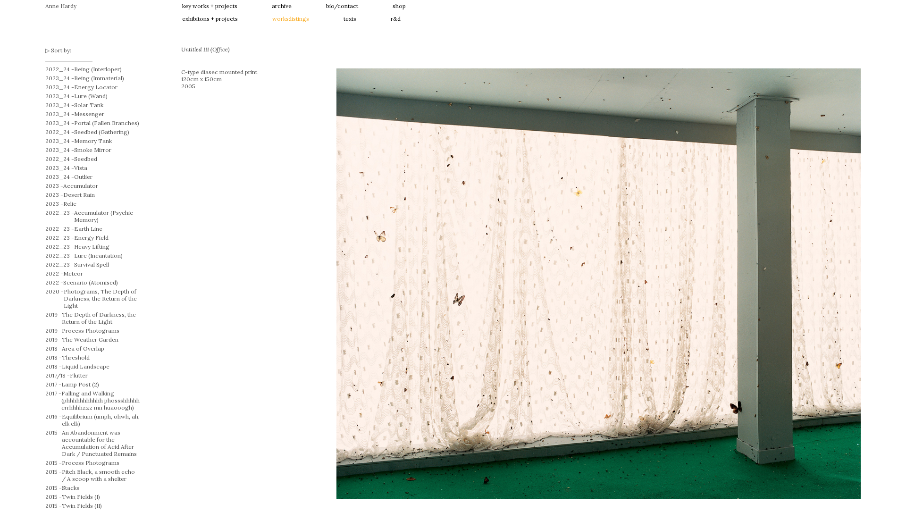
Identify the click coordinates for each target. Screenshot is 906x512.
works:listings (290, 18)
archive (282, 5)
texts (350, 18)
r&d (396, 18)
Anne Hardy (60, 5)
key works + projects (209, 5)
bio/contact (342, 5)
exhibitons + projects (210, 18)
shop (399, 5)
